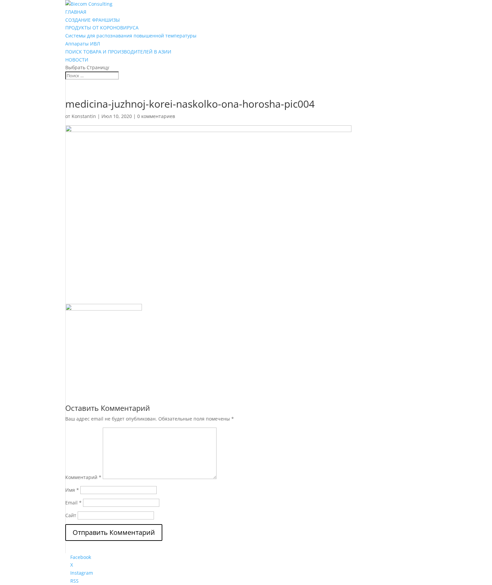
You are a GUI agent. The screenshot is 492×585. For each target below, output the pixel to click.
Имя (72, 490)
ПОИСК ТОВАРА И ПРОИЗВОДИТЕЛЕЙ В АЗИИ (118, 51)
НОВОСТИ (76, 59)
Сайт (70, 515)
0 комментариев (156, 116)
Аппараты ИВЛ (82, 43)
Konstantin (84, 116)
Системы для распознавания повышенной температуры (130, 35)
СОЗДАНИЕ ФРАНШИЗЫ (92, 20)
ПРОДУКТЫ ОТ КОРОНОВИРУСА (102, 27)
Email (73, 502)
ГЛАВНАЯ (75, 12)
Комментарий (83, 477)
